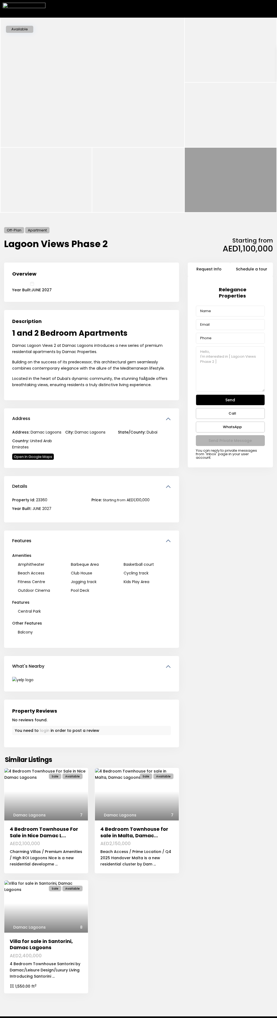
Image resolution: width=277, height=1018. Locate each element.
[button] (270, 9)
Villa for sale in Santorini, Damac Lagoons (41, 944)
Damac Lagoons (90, 432)
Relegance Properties (232, 292)
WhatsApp (232, 426)
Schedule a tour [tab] (251, 269)
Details (19, 486)
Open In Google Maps (33, 456)
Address (21, 418)
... (56, 864)
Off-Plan (14, 230)
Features (21, 541)
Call (232, 413)
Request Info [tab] (209, 269)
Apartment (37, 230)
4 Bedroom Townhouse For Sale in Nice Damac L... (44, 832)
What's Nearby (28, 666)
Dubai (152, 432)
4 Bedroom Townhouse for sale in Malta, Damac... (134, 832)
